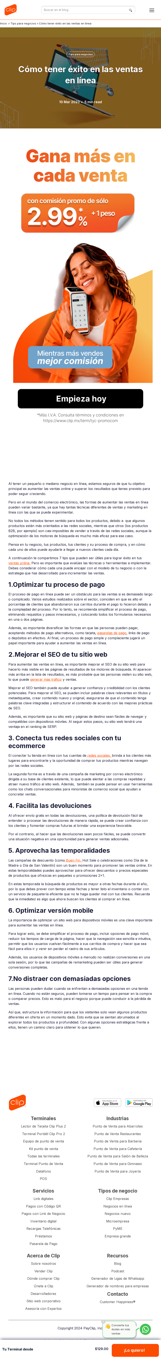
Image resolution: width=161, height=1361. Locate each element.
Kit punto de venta (43, 1149)
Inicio (3, 23)
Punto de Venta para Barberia (118, 1141)
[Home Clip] (17, 1102)
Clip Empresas (117, 1199)
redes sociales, (99, 755)
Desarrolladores (43, 1294)
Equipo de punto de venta (43, 1141)
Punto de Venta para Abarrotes (118, 1126)
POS (43, 1179)
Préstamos (43, 1236)
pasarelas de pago (111, 633)
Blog (117, 1263)
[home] (11, 9)
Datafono (43, 1171)
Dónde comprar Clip (43, 1278)
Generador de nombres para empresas (118, 1286)
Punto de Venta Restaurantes (117, 1134)
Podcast (117, 1271)
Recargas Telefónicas (43, 1228)
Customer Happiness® (117, 1302)
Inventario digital (43, 1221)
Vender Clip (43, 1271)
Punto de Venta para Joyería (118, 1171)
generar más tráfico (46, 679)
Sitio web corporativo (43, 1301)
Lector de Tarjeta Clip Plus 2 (43, 1126)
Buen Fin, (73, 860)
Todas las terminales (43, 1156)
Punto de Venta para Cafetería (117, 1149)
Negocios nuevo (118, 1214)
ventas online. (19, 563)
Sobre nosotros (43, 1263)
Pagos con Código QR (43, 1206)
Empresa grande (118, 1236)
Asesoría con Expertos (43, 1308)
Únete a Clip (43, 1286)
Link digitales (43, 1199)
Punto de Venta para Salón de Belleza (117, 1156)
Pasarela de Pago (43, 1244)
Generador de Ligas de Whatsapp (117, 1278)
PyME (117, 1228)
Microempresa (117, 1221)
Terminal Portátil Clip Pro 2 (43, 1134)
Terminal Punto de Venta (43, 1164)
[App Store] (107, 1102)
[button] (152, 10)
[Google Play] (139, 1102)
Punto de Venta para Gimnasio (117, 1164)
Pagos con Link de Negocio (43, 1214)
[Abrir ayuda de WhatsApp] (145, 1329)
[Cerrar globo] (103, 1322)
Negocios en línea (117, 1206)
